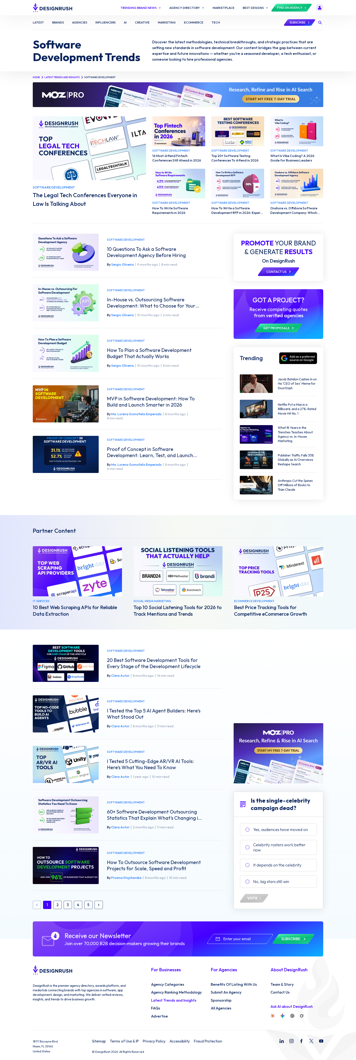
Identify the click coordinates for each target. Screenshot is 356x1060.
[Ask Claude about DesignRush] (273, 1016)
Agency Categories (167, 984)
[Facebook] (301, 1041)
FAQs (155, 1008)
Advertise (159, 1016)
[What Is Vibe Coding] (296, 131)
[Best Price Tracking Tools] (278, 571)
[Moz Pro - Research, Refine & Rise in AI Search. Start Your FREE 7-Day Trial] (178, 94)
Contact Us (280, 992)
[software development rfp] (237, 183)
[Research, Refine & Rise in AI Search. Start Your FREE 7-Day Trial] (278, 753)
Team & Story (282, 984)
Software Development (126, 240)
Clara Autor (120, 675)
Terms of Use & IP (124, 1041)
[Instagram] (291, 1041)
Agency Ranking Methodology (176, 992)
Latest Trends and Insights (62, 77)
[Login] (319, 7)
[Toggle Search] (320, 22)
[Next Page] (99, 905)
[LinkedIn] (282, 1041)
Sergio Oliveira (122, 264)
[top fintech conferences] (178, 131)
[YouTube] (321, 1041)
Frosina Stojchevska (126, 878)
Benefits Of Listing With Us (234, 984)
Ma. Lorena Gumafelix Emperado (136, 414)
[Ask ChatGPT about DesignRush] (292, 1016)
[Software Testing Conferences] (237, 131)
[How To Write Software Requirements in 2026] (178, 183)
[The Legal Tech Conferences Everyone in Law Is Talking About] (89, 148)
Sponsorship (221, 1000)
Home (36, 77)
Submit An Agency (226, 992)
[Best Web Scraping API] (77, 571)
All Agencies (221, 1008)
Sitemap (99, 1041)
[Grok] (302, 1016)
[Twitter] (311, 1041)
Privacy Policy (154, 1041)
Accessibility (180, 1041)
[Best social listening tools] (178, 571)
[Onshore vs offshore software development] (296, 183)
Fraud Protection (208, 1041)
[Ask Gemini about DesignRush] (282, 1016)
